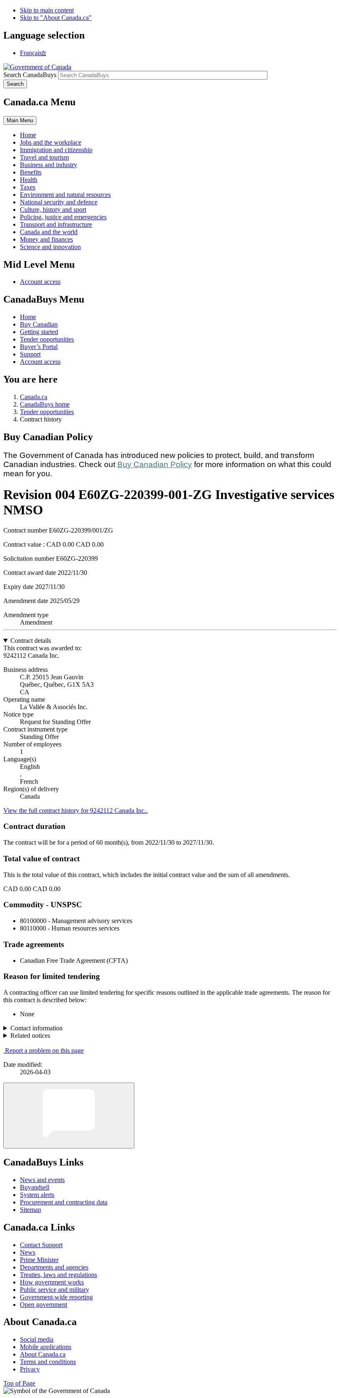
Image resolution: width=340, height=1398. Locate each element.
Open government (43, 1304)
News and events (42, 1179)
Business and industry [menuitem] (48, 164)
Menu (20, 120)
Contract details (30, 640)
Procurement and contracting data (63, 1202)
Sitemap (30, 1209)
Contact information (36, 1028)
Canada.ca (33, 396)
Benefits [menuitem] (30, 172)
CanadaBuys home (45, 404)
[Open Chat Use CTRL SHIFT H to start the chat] (68, 1115)
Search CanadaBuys (29, 74)
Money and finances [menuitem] (46, 239)
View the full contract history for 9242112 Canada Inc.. (75, 810)
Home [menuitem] (28, 134)
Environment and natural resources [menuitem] (65, 194)
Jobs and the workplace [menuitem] (50, 142)
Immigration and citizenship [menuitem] (56, 149)
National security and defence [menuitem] (58, 202)
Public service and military (54, 1289)
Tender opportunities (47, 339)
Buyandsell (34, 1187)
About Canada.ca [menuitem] (43, 1354)
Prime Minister (39, 1259)
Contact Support (41, 1244)
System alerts (37, 1194)
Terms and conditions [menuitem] (48, 1361)
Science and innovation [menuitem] (50, 246)
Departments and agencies (54, 1267)
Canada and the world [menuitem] (49, 231)
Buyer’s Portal (39, 346)
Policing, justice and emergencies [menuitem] (63, 216)
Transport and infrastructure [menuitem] (56, 224)
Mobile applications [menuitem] (45, 1346)
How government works (52, 1282)
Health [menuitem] (28, 179)
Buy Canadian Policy (154, 464)
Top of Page (19, 1383)
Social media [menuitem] (36, 1339)
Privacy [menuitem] (30, 1369)
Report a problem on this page (44, 1050)
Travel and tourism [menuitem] (44, 157)
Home (28, 316)
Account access (40, 281)
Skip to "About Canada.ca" (56, 17)
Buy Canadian (39, 324)
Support (30, 354)
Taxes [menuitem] (27, 187)
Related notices (30, 1035)
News (27, 1252)
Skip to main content (47, 10)
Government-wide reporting (56, 1297)
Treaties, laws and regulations (58, 1274)
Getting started (39, 331)
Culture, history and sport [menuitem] (53, 209)
